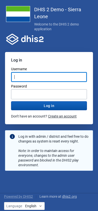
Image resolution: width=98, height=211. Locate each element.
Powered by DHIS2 (18, 196)
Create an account (62, 116)
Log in (49, 106)
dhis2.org (69, 196)
